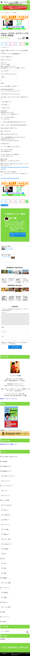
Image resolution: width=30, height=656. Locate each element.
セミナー (6, 490)
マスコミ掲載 (7, 582)
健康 (3, 612)
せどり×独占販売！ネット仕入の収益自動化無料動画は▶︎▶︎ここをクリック (15, 7)
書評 (5, 568)
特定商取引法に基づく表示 (12, 647)
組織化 (5, 597)
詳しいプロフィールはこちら (17, 234)
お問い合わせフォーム (23, 647)
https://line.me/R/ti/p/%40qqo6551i (10, 178)
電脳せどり (6, 534)
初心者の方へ (7, 515)
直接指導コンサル (6, 471)
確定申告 (6, 592)
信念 (5, 563)
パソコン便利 (4, 205)
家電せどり (6, 519)
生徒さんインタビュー (9, 476)
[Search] (27, 632)
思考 (3, 558)
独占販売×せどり (6, 466)
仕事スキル (5, 602)
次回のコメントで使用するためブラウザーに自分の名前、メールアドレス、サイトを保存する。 (14, 343)
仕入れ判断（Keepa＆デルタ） (10, 456)
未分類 (4, 621)
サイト (2, 336)
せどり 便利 (7, 539)
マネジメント (5, 587)
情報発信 (4, 578)
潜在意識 (4, 461)
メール (3, 331)
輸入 (5, 553)
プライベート (5, 616)
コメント (3, 312)
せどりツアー (7, 481)
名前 (3, 327)
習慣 (5, 573)
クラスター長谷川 (21, 38)
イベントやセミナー (7, 485)
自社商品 (6, 548)
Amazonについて (8, 544)
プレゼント (6, 495)
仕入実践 (6, 529)
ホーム (4, 647)
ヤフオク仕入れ (8, 505)
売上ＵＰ (6, 510)
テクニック (6, 524)
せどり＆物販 (5, 500)
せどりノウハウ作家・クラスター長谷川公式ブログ (15, 2)
